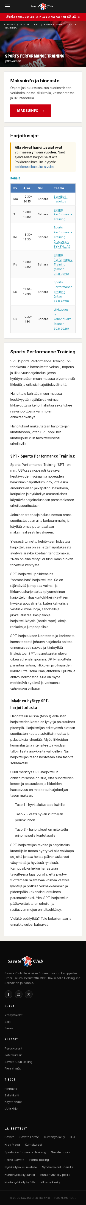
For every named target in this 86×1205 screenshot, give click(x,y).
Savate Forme (29, 1137)
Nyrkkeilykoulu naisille (57, 1167)
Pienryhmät (13, 1068)
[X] (29, 994)
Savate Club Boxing (19, 1062)
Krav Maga (12, 1144)
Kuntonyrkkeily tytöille (20, 1182)
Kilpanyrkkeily (50, 1182)
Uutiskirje (11, 1108)
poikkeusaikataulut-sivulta (34, 167)
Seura (9, 1028)
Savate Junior (61, 1152)
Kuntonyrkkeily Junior (20, 1174)
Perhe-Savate (14, 1160)
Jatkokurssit (29, 24)
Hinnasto (11, 1088)
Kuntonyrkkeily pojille (55, 1174)
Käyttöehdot (13, 1102)
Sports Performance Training (63, 214)
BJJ (72, 1137)
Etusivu (10, 24)
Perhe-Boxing (39, 1160)
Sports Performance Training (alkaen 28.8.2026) (63, 264)
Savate (9, 1137)
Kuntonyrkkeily (54, 1137)
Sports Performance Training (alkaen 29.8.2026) (63, 291)
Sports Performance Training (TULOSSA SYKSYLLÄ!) (63, 236)
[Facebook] (8, 994)
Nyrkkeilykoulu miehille (21, 1167)
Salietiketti (12, 1095)
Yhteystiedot (13, 1015)
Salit (8, 1021)
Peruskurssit (13, 1048)
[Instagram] (18, 994)
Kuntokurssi (33, 1144)
